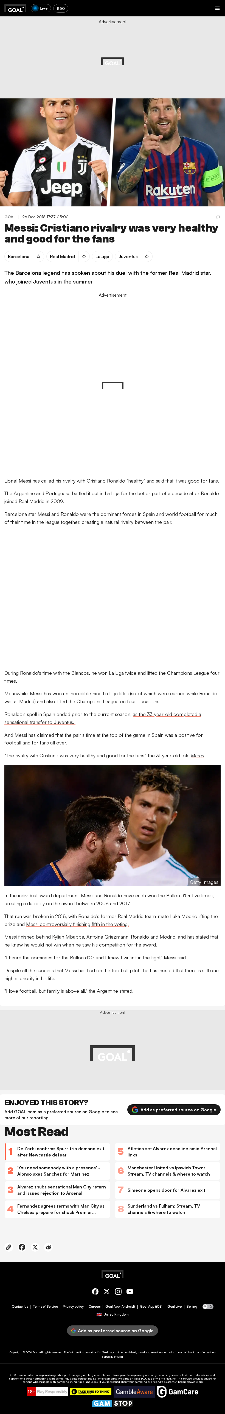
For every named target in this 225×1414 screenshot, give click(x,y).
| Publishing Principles (170, 58)
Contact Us (20, 1306)
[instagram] (118, 1292)
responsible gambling (52, 1375)
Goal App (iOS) (151, 1306)
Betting (192, 1306)
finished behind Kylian (42, 937)
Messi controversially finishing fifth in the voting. (77, 924)
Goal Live (174, 1306)
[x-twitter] (106, 1292)
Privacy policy (73, 1306)
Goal (35, 1352)
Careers (94, 1306)
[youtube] (129, 1292)
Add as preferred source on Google (178, 1109)
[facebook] (95, 1292)
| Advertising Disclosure (137, 58)
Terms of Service (45, 1306)
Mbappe (75, 937)
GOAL (14, 1375)
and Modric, (162, 937)
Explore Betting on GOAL (25, 71)
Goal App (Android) (120, 1306)
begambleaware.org (190, 1381)
